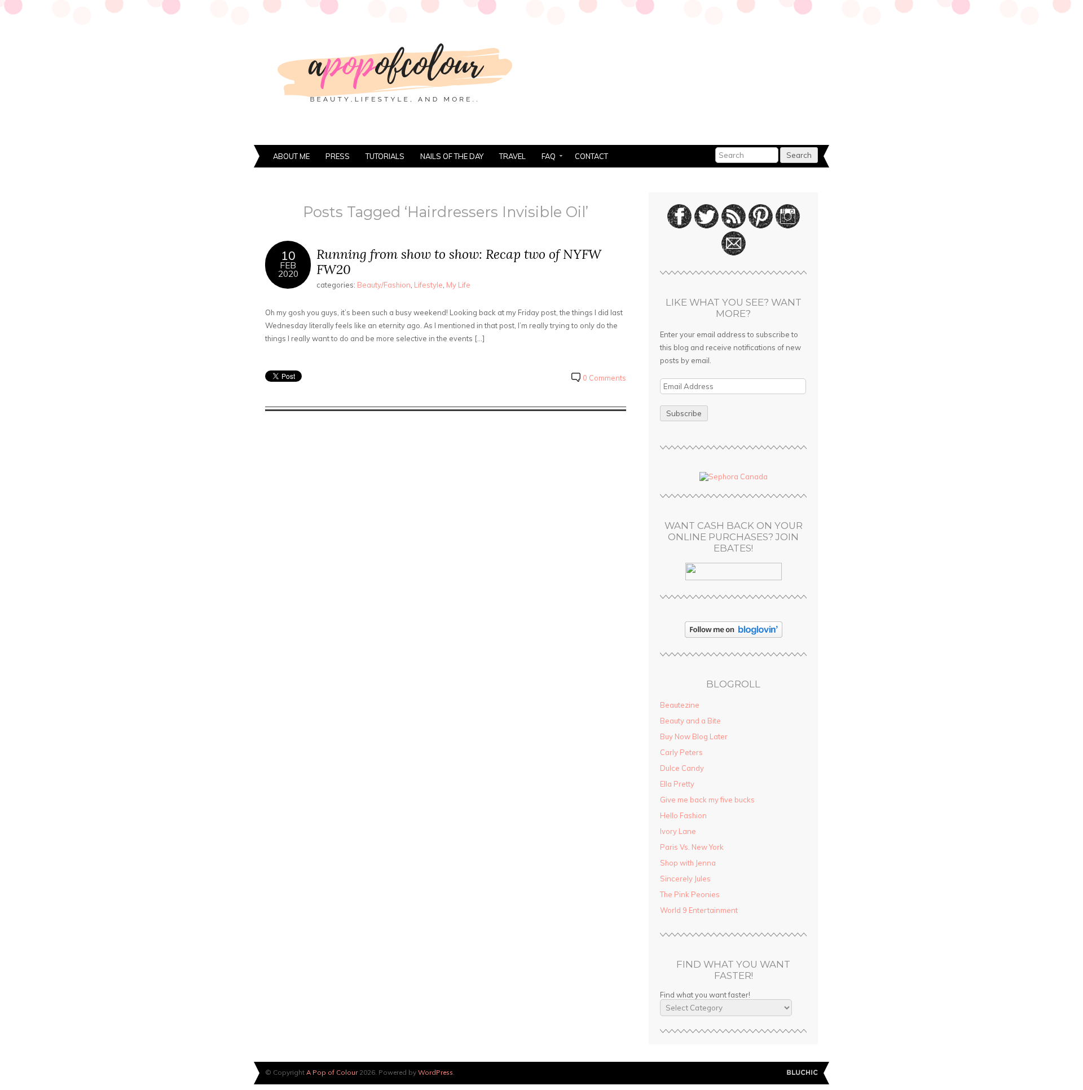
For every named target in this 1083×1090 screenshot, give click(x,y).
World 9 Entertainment (699, 910)
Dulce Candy (682, 768)
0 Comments (604, 377)
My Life (458, 284)
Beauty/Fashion (384, 284)
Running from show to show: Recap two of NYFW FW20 (458, 262)
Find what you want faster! (705, 994)
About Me (291, 156)
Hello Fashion (683, 815)
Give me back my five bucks (707, 799)
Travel (512, 156)
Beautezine (679, 704)
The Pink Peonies (690, 894)
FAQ (545, 157)
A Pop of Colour (332, 1072)
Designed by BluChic (802, 1073)
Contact (591, 156)
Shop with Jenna (688, 862)
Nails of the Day (451, 156)
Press (337, 156)
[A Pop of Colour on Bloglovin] (733, 634)
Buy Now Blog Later (694, 736)
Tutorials (385, 156)
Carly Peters (681, 752)
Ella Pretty (677, 783)
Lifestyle (428, 284)
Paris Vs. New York (692, 846)
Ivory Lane (678, 831)
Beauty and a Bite (690, 720)
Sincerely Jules (685, 878)
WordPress (435, 1072)
